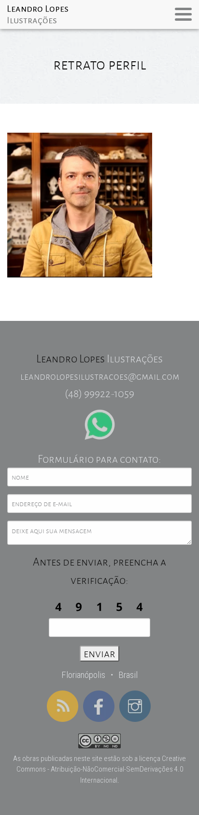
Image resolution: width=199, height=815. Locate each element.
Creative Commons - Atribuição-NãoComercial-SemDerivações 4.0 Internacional (101, 769)
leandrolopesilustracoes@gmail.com (99, 376)
